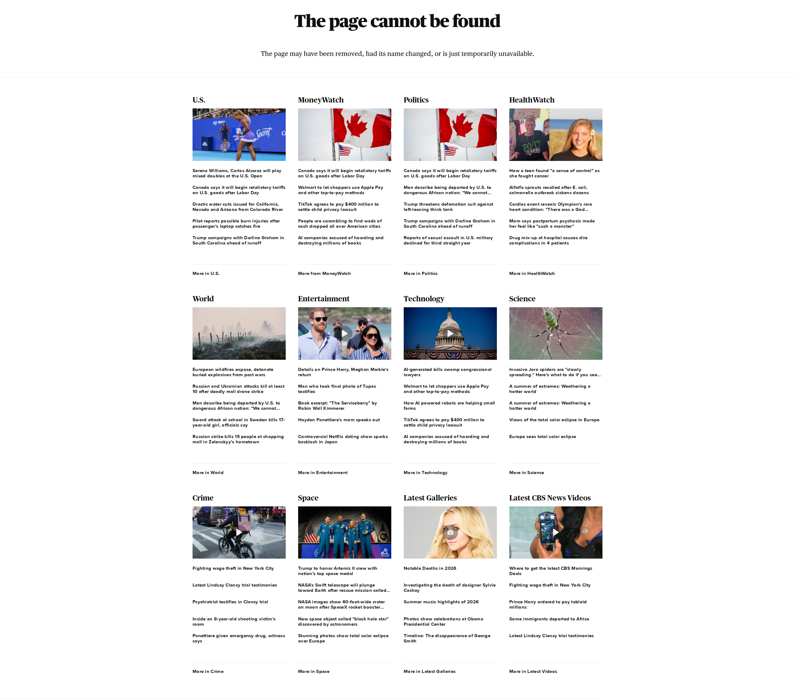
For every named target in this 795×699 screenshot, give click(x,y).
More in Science (526, 472)
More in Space (313, 671)
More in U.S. (206, 273)
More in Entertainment (323, 472)
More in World (208, 472)
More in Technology (425, 472)
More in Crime (208, 671)
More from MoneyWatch (324, 273)
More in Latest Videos (533, 671)
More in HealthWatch (532, 273)
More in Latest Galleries (430, 671)
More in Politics (421, 273)
